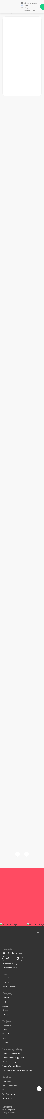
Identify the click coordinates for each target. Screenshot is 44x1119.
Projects (5, 1006)
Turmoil (5, 1042)
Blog (4, 1002)
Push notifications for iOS (11, 1053)
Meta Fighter (6, 1025)
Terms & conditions (9, 986)
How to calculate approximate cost (14, 1062)
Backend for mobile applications (13, 1058)
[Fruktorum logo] (10, 6)
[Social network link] (3, 942)
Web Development (8, 1094)
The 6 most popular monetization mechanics (17, 1070)
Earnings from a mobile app (12, 1066)
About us (5, 997)
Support (5, 1014)
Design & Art (7, 1098)
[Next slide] (26, 854)
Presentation (6, 978)
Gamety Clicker (7, 1034)
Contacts (5, 1010)
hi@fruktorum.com (14, 953)
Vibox (4, 1030)
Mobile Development (9, 1086)
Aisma (4, 1038)
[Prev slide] (17, 854)
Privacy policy (7, 982)
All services (6, 1081)
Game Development (9, 1090)
